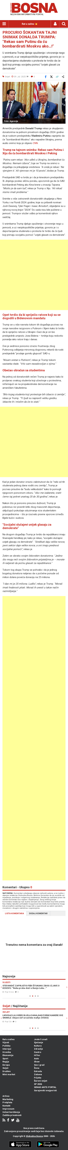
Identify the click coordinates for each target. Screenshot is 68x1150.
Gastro (37, 1052)
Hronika (6, 1052)
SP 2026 (38, 1084)
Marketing (7, 1099)
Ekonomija (7, 1055)
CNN (35, 143)
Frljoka (37, 1077)
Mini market (8, 1074)
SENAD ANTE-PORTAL (45, 1087)
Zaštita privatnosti (11, 1115)
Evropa (6, 1065)
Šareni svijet (40, 1081)
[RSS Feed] (3, 1120)
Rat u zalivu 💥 (29, 24)
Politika (6, 1046)
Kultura (38, 1046)
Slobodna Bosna (34, 1136)
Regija (5, 1061)
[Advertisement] (34, 275)
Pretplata (7, 1102)
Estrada (38, 1071)
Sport (5, 1058)
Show (37, 1061)
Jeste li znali (40, 1039)
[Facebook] (8, 1120)
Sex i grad (39, 1065)
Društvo (6, 1071)
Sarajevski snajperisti (45, 1090)
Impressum (8, 1109)
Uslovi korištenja (11, 1112)
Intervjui (6, 1049)
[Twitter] (12, 1120)
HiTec (37, 1055)
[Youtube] (17, 1120)
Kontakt (6, 1105)
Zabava (38, 1074)
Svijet (5, 1068)
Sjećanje (38, 1042)
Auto (36, 1058)
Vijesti (5, 1042)
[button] (62, 84)
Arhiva (5, 1096)
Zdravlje (38, 1049)
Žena (36, 1068)
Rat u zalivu (8, 1039)
